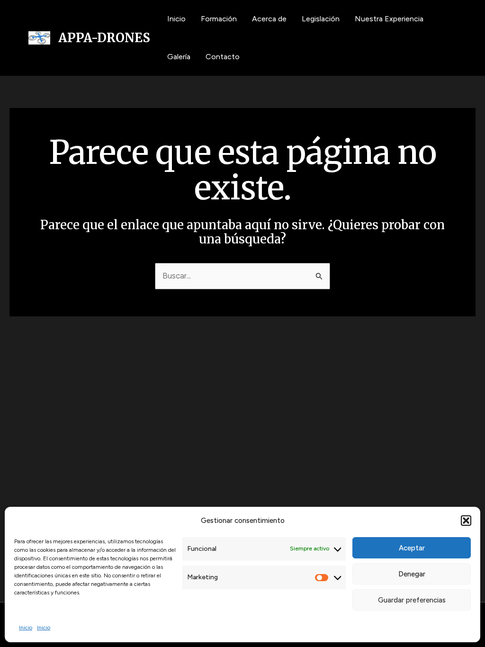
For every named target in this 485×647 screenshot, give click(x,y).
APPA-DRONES (104, 37)
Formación (219, 18)
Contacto (223, 56)
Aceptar (412, 548)
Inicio (25, 627)
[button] (466, 520)
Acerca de (269, 18)
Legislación (321, 18)
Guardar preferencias (412, 600)
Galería (178, 56)
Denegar (411, 574)
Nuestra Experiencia (389, 18)
